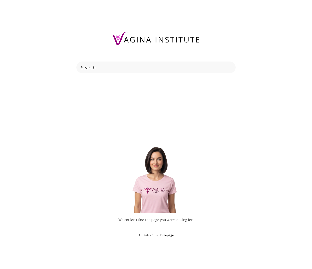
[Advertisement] (156, 107)
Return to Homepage (158, 235)
